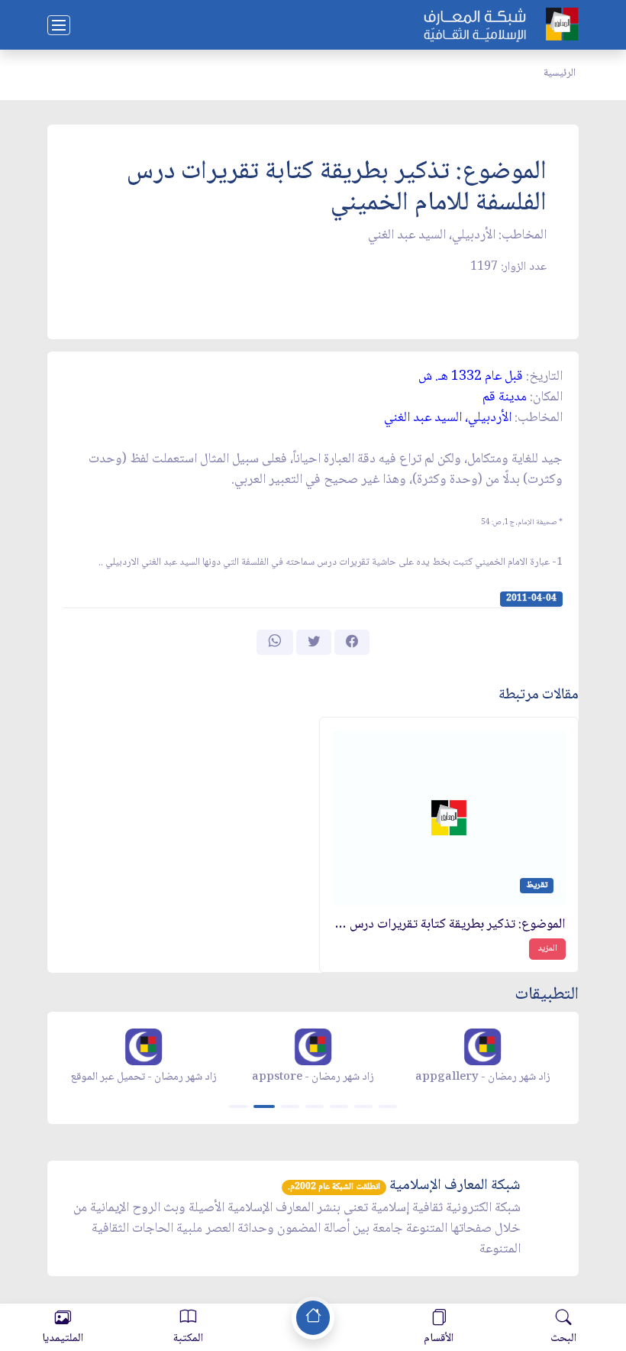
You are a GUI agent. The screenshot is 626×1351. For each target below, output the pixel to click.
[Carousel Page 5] (339, 1106)
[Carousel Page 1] (238, 1106)
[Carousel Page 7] (388, 1106)
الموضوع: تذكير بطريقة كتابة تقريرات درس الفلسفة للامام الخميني (449, 925)
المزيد (547, 949)
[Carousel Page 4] (314, 1106)
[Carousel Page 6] (363, 1106)
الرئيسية (560, 73)
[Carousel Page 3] (290, 1106)
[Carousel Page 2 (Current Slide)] (264, 1106)
